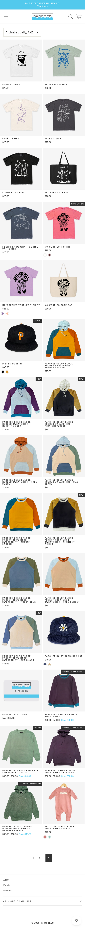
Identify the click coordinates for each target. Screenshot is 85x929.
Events (6, 885)
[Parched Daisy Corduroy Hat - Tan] (49, 664)
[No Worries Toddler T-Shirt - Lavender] (2, 313)
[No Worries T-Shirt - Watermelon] (44, 255)
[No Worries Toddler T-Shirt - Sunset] (7, 313)
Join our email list (17, 901)
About (6, 879)
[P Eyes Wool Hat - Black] (2, 371)
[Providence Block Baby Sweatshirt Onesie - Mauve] (44, 836)
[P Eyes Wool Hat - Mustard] (7, 371)
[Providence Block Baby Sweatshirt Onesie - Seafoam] (49, 836)
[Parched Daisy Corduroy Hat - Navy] (44, 664)
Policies (7, 890)
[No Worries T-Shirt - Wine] (49, 255)
